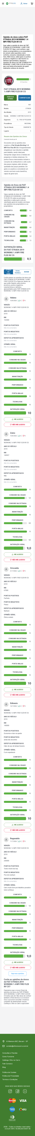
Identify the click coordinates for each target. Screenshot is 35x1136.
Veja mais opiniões (17, 974)
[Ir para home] (11, 3)
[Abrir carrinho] (3, 4)
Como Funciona (8, 1057)
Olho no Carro (16, 1003)
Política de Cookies (9, 1072)
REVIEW (26, 272)
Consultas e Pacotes (9, 1053)
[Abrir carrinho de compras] (32, 4)
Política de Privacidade (10, 1076)
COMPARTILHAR (24, 98)
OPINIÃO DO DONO (8, 271)
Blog (4, 1067)
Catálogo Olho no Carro (11, 1060)
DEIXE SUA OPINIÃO (10, 98)
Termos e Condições (10, 1079)
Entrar (25, 3)
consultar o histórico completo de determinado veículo (16, 1001)
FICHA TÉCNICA (18, 272)
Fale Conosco (7, 1064)
